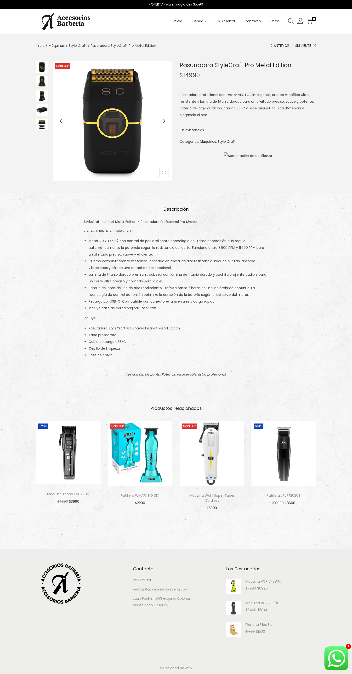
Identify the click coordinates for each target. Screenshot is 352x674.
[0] (309, 21)
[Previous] (61, 121)
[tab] (176, 209)
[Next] (164, 121)
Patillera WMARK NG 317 (140, 495)
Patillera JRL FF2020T (284, 495)
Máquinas (57, 45)
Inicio (40, 45)
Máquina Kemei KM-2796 (68, 494)
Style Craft (78, 45)
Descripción (176, 209)
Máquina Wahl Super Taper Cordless (211, 498)
